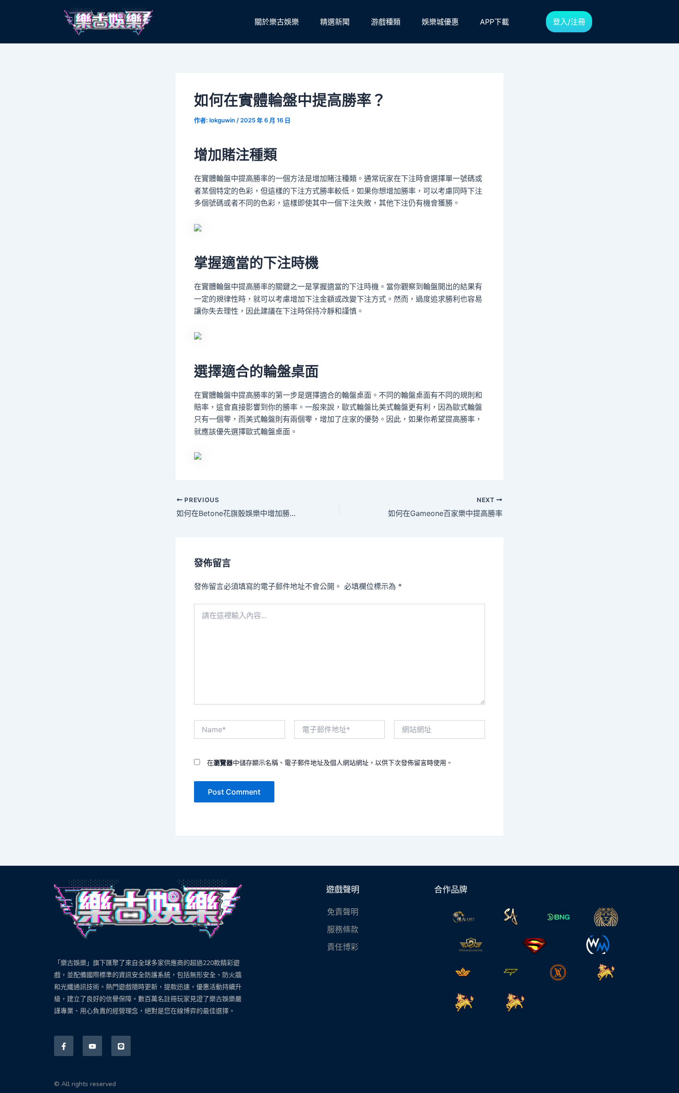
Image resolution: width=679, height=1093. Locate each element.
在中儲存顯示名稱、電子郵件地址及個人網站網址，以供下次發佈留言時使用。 (330, 762)
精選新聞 (335, 21)
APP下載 (494, 21)
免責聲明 (342, 912)
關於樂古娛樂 (277, 21)
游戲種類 (385, 21)
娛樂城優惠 (440, 21)
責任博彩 (342, 947)
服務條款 (342, 929)
